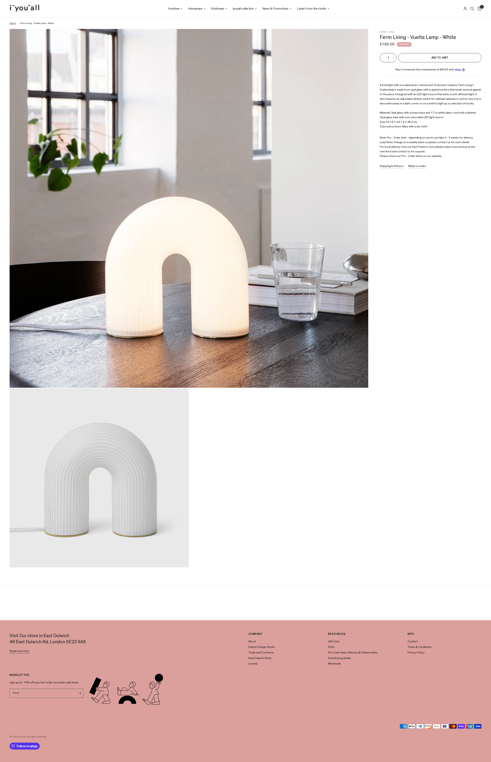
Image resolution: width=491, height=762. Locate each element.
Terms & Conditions (420, 647)
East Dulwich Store (260, 658)
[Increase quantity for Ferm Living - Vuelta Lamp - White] (393, 57)
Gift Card (333, 641)
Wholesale (334, 663)
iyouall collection (243, 8)
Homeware (195, 8)
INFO (411, 634)
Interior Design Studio (261, 647)
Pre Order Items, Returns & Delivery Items (353, 652)
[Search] (472, 8)
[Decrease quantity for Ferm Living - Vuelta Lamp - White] (383, 57)
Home (13, 23)
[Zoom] (360, 37)
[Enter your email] (79, 693)
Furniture (174, 8)
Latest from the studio (311, 8)
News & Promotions (275, 8)
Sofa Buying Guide (339, 658)
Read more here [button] (19, 651)
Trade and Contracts (261, 652)
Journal (252, 663)
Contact (413, 641)
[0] (478, 8)
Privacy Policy (416, 652)
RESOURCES (337, 634)
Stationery (217, 8)
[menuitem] (175, 8)
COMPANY (255, 634)
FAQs (331, 647)
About (252, 641)
